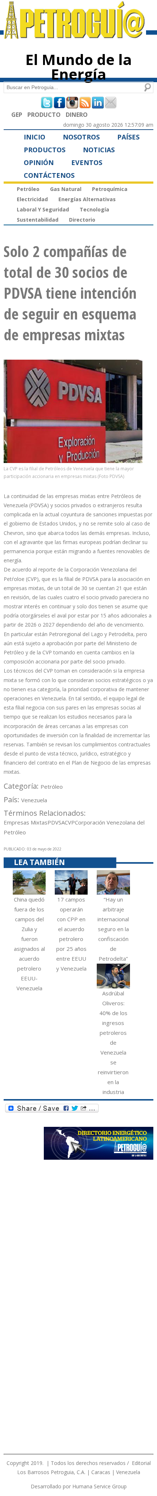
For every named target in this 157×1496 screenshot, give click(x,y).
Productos (44, 149)
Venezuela (34, 800)
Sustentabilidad (37, 219)
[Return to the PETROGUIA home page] (75, 35)
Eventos (86, 162)
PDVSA (56, 822)
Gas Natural (65, 188)
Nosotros (81, 137)
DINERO (77, 115)
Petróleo (28, 188)
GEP (16, 115)
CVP (70, 822)
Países (128, 137)
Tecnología (94, 209)
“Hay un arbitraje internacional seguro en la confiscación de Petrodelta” (113, 929)
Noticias (99, 149)
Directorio (82, 219)
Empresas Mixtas (25, 822)
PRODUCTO (44, 115)
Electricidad (32, 199)
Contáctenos (49, 175)
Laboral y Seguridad (43, 209)
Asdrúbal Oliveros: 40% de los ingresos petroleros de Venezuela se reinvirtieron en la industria (113, 1042)
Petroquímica (109, 188)
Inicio (34, 137)
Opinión (39, 162)
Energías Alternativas (87, 199)
